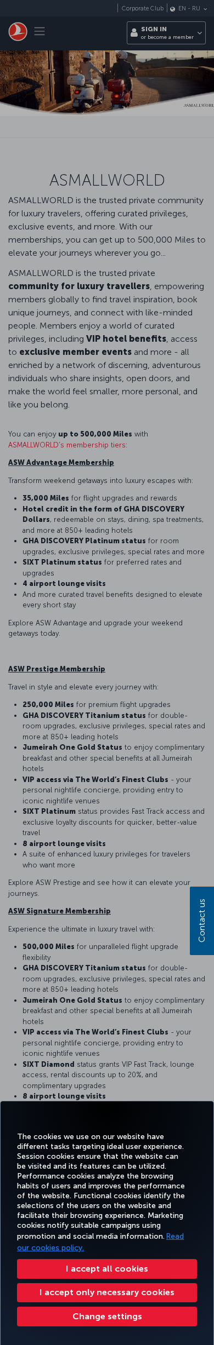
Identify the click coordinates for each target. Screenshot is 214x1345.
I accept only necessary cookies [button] (107, 1292)
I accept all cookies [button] (107, 1268)
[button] (107, 1316)
